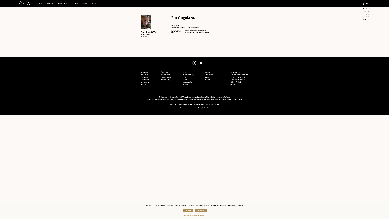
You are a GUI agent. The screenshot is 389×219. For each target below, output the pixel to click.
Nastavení (188, 210)
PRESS (368, 17)
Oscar (207, 77)
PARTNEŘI (367, 11)
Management (145, 80)
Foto (184, 77)
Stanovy (143, 84)
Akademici (144, 75)
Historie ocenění (166, 77)
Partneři (207, 80)
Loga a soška (187, 82)
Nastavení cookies (212, 104)
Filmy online (209, 75)
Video (185, 80)
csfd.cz (206, 32)
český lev (50, 3)
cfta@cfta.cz (234, 84)
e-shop (85, 3)
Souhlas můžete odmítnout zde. (194, 215)
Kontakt (185, 84)
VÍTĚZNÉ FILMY (365, 19)
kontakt (94, 3)
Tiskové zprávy (188, 75)
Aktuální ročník (166, 75)
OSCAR (368, 14)
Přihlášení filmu (62, 3)
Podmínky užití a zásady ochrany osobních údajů (187, 104)
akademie (39, 3)
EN (367, 3)
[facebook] (188, 63)
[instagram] (194, 63)
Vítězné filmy (165, 80)
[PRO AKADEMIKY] (363, 4)
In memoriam (145, 82)
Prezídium (144, 77)
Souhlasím (201, 210)
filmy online (74, 3)
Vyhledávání (366, 9)
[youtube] (201, 63)
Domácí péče (145, 37)
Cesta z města (145, 34)
